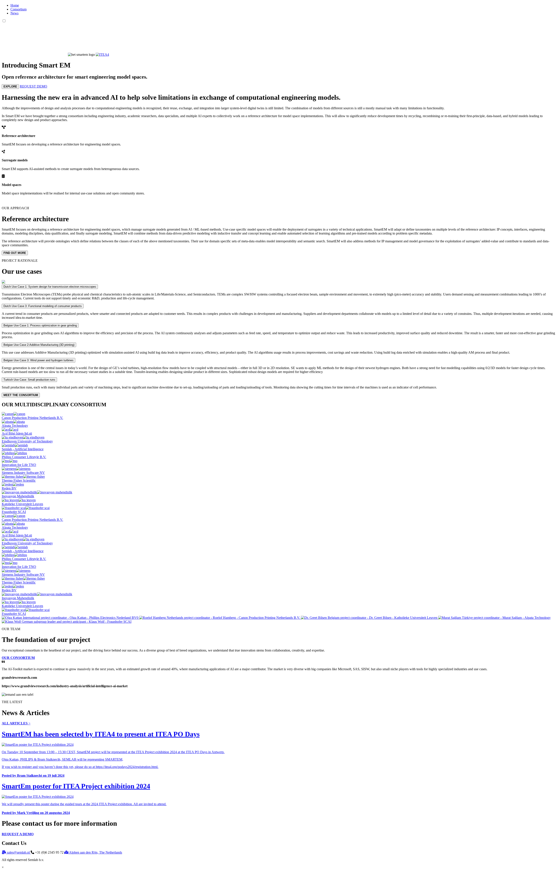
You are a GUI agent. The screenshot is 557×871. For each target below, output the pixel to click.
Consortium (18, 9)
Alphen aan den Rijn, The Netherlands (93, 852)
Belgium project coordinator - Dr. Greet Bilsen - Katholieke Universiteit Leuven (382, 617)
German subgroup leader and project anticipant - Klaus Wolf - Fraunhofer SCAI (76, 621)
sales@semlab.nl (16, 852)
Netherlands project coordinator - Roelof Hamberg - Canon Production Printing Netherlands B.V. (233, 617)
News (14, 13)
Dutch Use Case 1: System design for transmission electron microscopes (49, 286)
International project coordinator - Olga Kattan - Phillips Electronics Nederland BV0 (80, 617)
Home (14, 5)
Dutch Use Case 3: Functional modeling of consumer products (42, 306)
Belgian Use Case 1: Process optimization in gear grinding (40, 325)
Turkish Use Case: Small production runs (29, 379)
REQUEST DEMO (33, 86)
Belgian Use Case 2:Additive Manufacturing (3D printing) (38, 344)
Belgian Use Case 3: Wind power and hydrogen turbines (38, 360)
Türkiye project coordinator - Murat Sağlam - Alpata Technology (506, 617)
